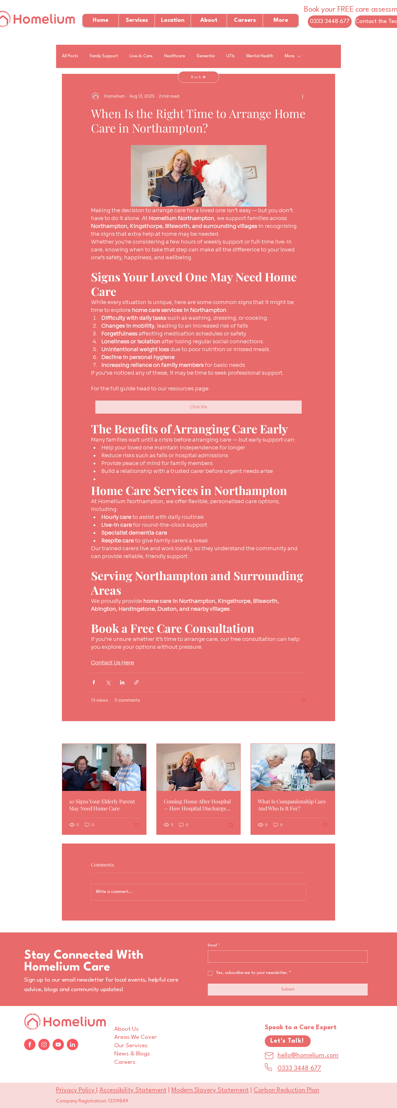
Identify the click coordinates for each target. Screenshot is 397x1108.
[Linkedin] (72, 1044)
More (289, 56)
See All (328, 732)
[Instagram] (44, 1044)
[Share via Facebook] (93, 682)
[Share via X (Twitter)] (108, 682)
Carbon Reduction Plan (286, 1090)
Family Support (104, 56)
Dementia (206, 56)
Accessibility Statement (133, 1090)
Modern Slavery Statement (210, 1090)
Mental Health (259, 56)
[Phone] (268, 1067)
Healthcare (174, 56)
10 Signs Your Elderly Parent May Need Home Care (102, 805)
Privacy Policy (76, 1090)
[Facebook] (29, 1044)
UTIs (230, 56)
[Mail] (269, 1055)
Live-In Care (141, 56)
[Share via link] (136, 682)
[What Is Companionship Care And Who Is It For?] (293, 767)
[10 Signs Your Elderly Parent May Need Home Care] (104, 767)
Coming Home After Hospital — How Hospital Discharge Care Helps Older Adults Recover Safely (197, 805)
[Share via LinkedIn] (122, 682)
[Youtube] (58, 1044)
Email (214, 945)
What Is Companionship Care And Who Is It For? (292, 805)
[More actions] (302, 96)
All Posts (70, 56)
